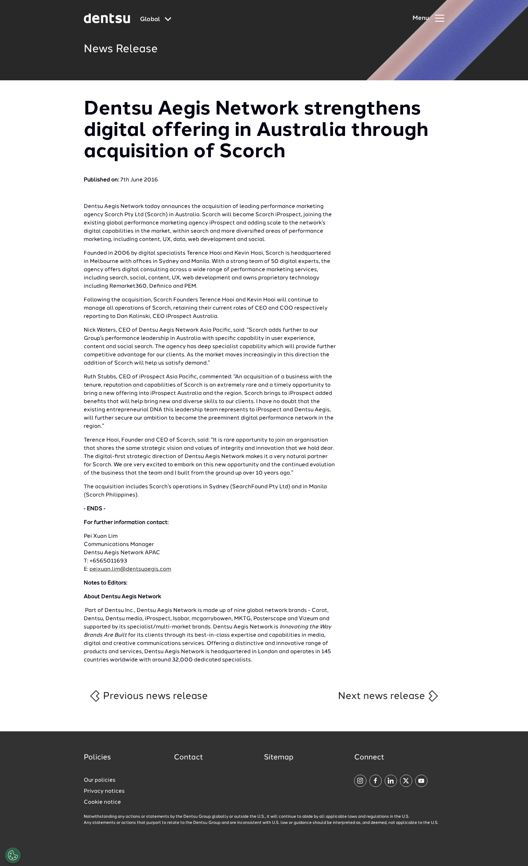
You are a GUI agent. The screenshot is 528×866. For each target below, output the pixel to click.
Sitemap (278, 757)
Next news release (382, 696)
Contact (188, 757)
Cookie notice (102, 802)
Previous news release (154, 696)
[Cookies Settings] (12, 855)
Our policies (100, 780)
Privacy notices (104, 791)
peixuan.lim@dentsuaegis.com (130, 569)
